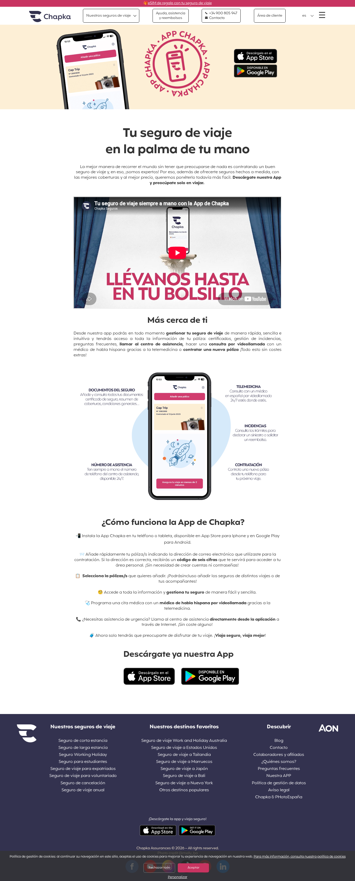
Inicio (50, 17)
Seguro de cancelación (83, 783)
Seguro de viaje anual (83, 790)
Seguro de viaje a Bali (184, 776)
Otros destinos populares (184, 790)
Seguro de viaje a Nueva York (184, 783)
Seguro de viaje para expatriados (83, 769)
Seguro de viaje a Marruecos (184, 762)
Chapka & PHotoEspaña (278, 797)
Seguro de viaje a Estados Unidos (184, 748)
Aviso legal (279, 790)
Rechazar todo (159, 867)
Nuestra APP (278, 776)
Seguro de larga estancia (83, 748)
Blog (278, 741)
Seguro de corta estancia (82, 741)
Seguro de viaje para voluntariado (83, 776)
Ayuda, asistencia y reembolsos (170, 16)
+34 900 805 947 (222, 13)
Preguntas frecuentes (279, 769)
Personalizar (177, 877)
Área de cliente (269, 15)
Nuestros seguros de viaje (108, 15)
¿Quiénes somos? (278, 762)
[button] (308, 16)
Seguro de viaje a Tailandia (184, 755)
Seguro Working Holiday (83, 755)
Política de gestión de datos (279, 783)
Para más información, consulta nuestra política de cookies (300, 856)
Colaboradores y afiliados (278, 755)
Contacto (216, 18)
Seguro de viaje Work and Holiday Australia (184, 741)
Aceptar (193, 867)
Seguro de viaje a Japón (184, 769)
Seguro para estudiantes (83, 762)
